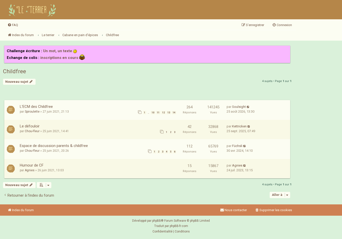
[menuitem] (13, 25)
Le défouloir (30, 126)
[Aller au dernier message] (248, 106)
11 (158, 112)
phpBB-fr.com (179, 226)
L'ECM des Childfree (36, 106)
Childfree (14, 71)
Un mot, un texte (57, 51)
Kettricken (239, 126)
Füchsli (237, 146)
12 (163, 112)
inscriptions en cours (59, 57)
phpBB (156, 220)
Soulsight (239, 107)
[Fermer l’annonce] (286, 49)
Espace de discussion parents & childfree (54, 145)
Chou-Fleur (32, 131)
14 (174, 112)
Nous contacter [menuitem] (236, 210)
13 (168, 112)
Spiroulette (32, 111)
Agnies (30, 170)
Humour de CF (32, 165)
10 (153, 112)
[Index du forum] (33, 9)
